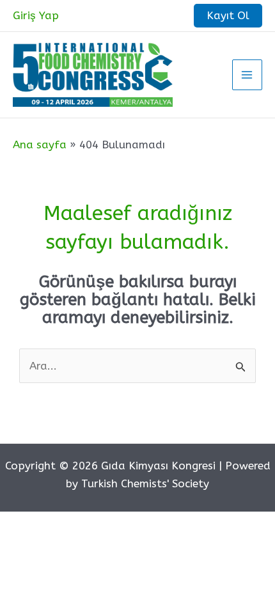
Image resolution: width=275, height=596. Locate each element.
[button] (228, 15)
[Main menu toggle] (247, 74)
